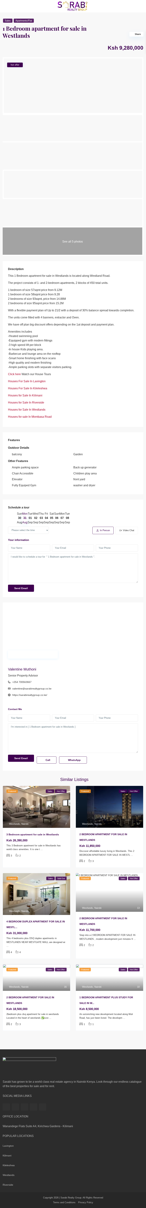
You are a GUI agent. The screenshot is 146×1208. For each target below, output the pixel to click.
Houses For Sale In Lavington (27, 381)
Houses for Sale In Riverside (26, 402)
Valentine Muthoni (22, 669)
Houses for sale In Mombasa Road (30, 416)
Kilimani (7, 1155)
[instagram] (42, 1107)
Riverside (8, 1184)
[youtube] (33, 1107)
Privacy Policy (85, 1202)
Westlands (14, 824)
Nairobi (24, 824)
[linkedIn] (24, 1107)
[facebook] (6, 1107)
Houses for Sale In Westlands (26, 409)
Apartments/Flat (23, 20)
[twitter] (15, 1107)
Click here (14, 374)
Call (47, 760)
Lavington (8, 1145)
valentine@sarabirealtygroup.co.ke (31, 688)
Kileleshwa (9, 1165)
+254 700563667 (22, 682)
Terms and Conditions (64, 1202)
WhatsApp (74, 760)
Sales (8, 20)
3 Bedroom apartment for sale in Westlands (32, 834)
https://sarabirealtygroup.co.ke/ (29, 695)
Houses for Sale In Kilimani (25, 395)
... (42, 849)
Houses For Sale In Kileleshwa (27, 388)
